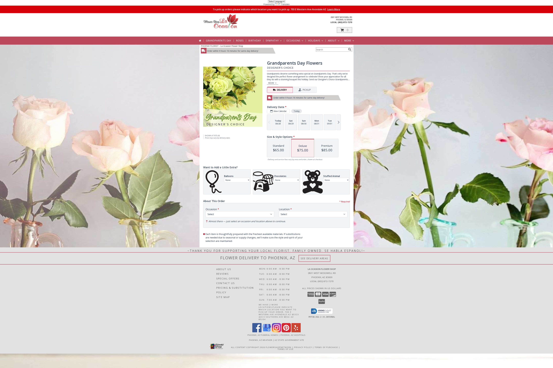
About (332, 40)
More (347, 40)
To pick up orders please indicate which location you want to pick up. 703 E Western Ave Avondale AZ (276, 9)
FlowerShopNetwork (278, 347)
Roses (240, 40)
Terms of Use (285, 349)
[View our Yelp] (296, 331)
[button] (344, 30)
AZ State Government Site (289, 340)
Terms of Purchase (326, 347)
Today (297, 111)
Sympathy (272, 40)
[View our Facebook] (257, 331)
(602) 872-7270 (345, 22)
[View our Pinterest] (286, 331)
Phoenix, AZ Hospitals (293, 335)
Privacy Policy (303, 347)
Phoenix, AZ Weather (260, 340)
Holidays (314, 40)
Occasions (293, 40)
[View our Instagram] (276, 331)
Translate (285, 4)
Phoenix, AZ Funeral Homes (263, 335)
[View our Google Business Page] (266, 331)
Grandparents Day (218, 40)
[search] (349, 49)
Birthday (254, 40)
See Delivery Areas (314, 258)
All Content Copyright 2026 (248, 347)
